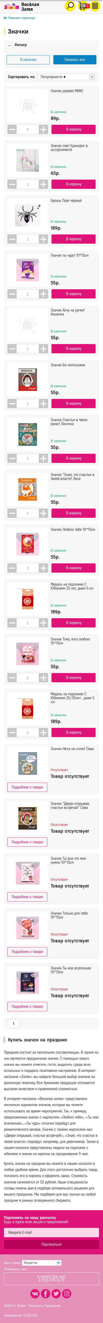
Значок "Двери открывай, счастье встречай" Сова (70, 806)
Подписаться (51, 1244)
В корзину (73, 129)
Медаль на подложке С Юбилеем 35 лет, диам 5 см (72, 586)
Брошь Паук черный (66, 201)
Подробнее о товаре (27, 787)
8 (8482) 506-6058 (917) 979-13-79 (51, 1278)
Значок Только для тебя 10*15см (69, 915)
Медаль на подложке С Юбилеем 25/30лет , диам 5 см (72, 698)
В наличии (28, 60)
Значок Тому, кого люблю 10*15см (70, 641)
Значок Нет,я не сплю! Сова (72, 749)
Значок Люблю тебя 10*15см (73, 530)
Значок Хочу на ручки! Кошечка (68, 312)
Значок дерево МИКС (67, 91)
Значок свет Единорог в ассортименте (69, 148)
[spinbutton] (27, 129)
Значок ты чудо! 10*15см (69, 255)
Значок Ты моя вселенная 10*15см (71, 970)
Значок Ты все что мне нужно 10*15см (68, 861)
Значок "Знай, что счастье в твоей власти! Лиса (72, 477)
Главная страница (21, 18)
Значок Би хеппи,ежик (68, 365)
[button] (43, 129)
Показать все (74, 60)
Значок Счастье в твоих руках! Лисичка (69, 422)
